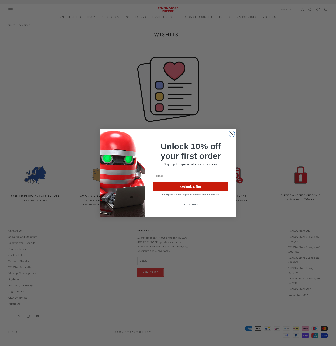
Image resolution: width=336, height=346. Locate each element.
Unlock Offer (190, 187)
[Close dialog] (232, 134)
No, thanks (191, 204)
